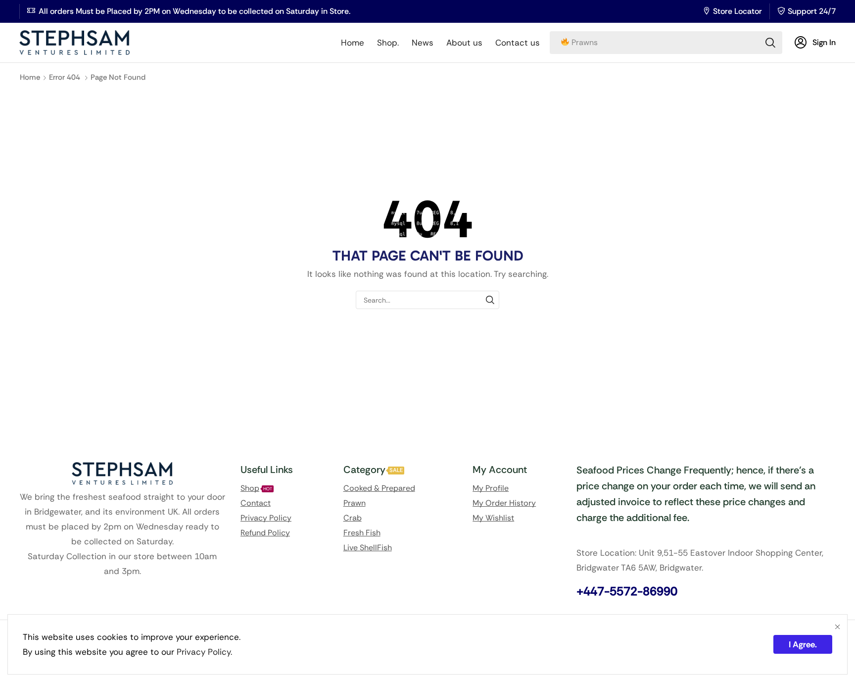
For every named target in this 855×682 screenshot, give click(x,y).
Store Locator (737, 11)
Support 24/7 (812, 11)
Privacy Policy (204, 651)
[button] (815, 42)
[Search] (770, 42)
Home (30, 77)
